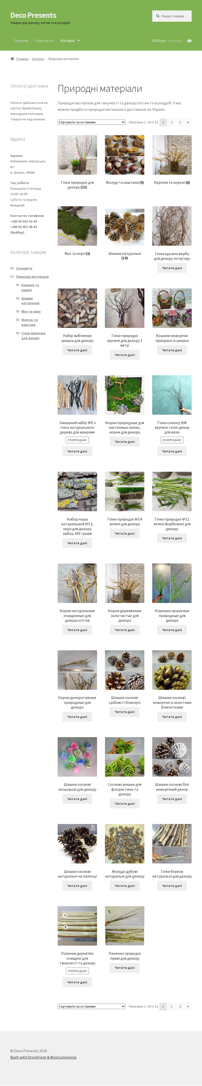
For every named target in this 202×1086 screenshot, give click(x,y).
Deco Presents (33, 15)
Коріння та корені (30, 287)
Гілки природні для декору (33, 335)
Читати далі (172, 268)
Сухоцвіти (24, 268)
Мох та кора (31, 311)
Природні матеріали (32, 276)
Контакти (44, 40)
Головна (21, 40)
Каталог (68, 40)
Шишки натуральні (30, 300)
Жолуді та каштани (29, 322)
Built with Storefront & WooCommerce (43, 1057)
